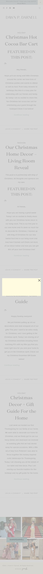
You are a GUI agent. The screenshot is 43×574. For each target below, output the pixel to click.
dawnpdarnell (17, 540)
